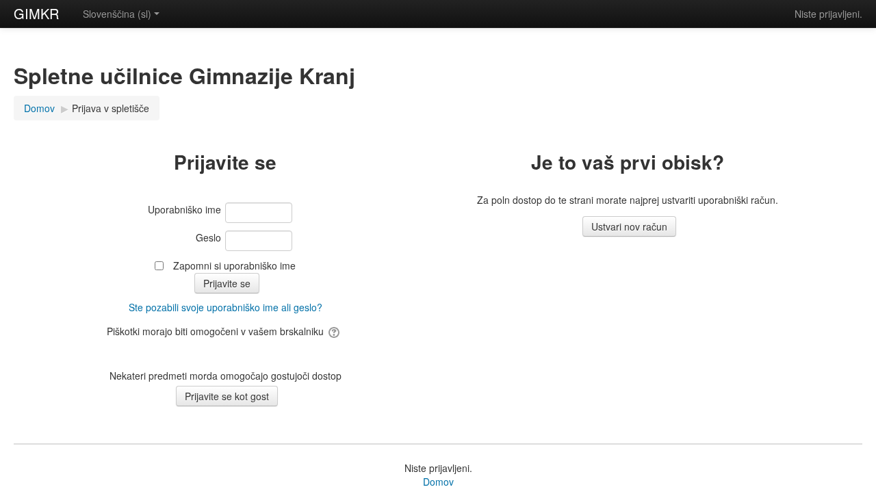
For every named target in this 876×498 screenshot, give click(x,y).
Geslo (208, 237)
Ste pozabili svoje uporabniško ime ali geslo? (225, 307)
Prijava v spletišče (110, 108)
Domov (438, 481)
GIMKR (36, 13)
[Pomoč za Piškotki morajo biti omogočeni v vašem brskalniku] (335, 331)
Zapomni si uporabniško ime (234, 265)
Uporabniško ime (184, 209)
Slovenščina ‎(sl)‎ (117, 14)
